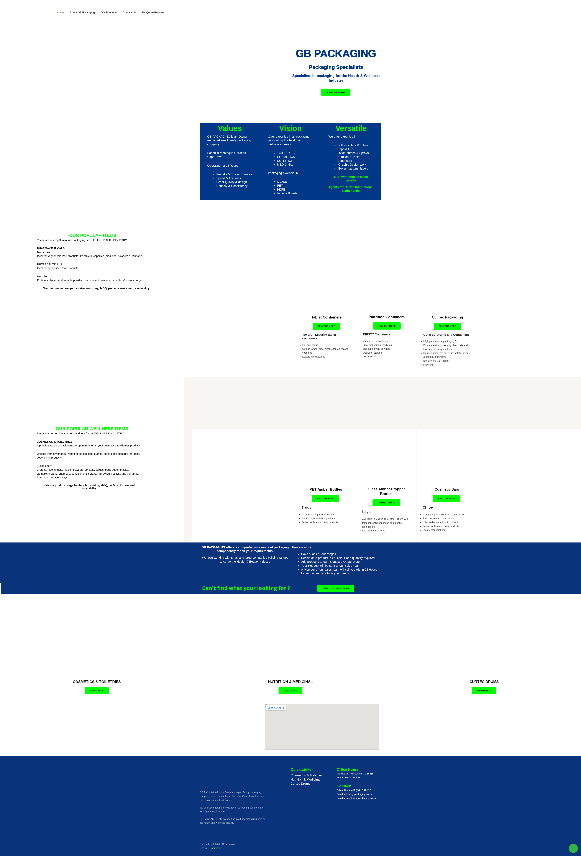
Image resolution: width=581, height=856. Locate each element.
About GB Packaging (82, 12)
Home (60, 12)
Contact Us (129, 12)
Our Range (107, 12)
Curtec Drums (300, 783)
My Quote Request (153, 12)
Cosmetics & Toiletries (306, 775)
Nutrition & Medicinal (305, 779)
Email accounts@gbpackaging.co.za (356, 798)
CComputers (214, 848)
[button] (115, 12)
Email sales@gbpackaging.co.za (354, 794)
